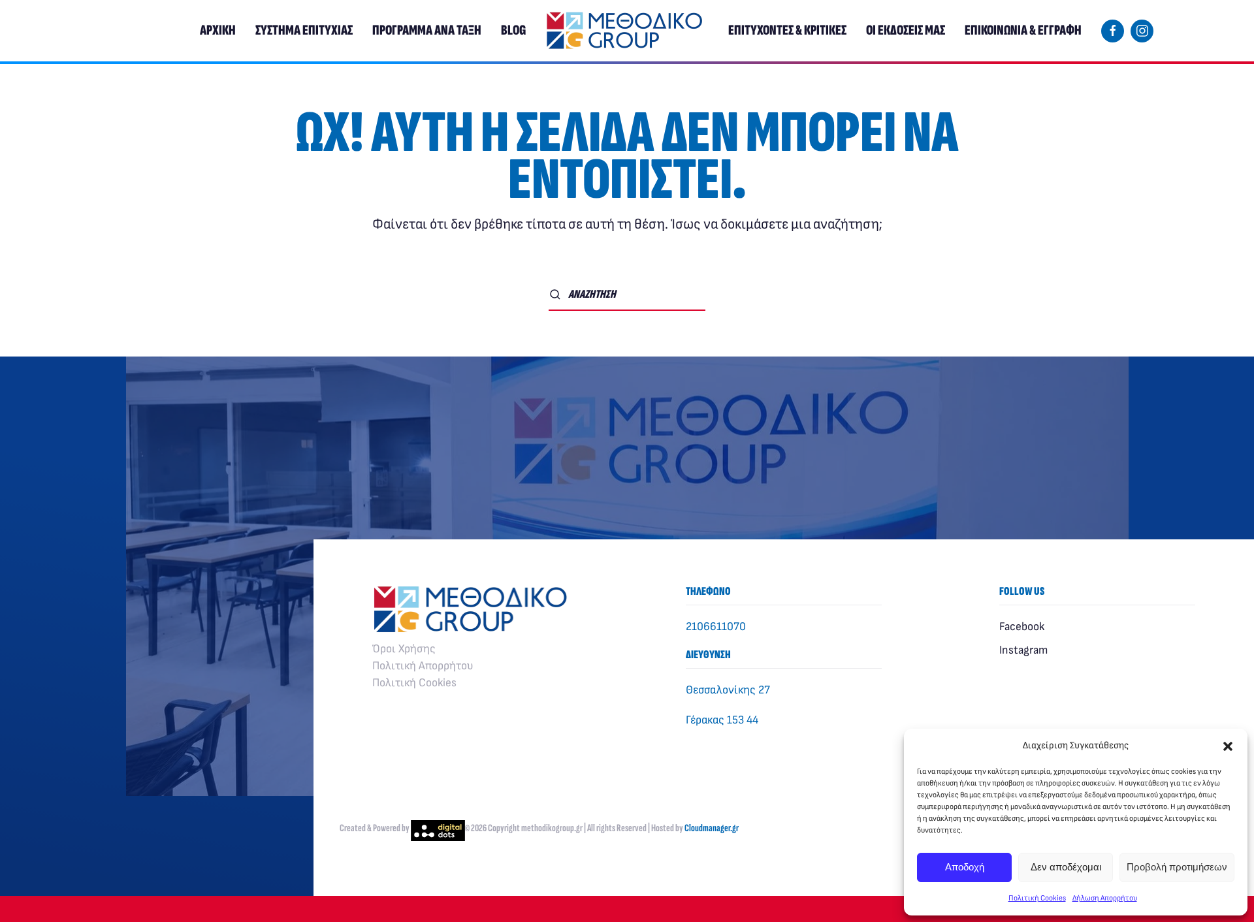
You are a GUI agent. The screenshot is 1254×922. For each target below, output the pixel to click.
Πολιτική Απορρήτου (423, 666)
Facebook (1021, 626)
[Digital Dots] (438, 828)
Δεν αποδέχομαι (1066, 866)
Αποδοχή (964, 866)
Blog (513, 30)
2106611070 (716, 626)
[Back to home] (627, 31)
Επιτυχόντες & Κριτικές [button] (787, 30)
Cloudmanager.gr (711, 828)
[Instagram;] (1142, 31)
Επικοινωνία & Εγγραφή (1023, 30)
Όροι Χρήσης (404, 649)
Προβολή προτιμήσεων (1177, 866)
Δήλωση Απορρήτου (1104, 898)
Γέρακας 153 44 (722, 720)
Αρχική (218, 30)
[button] (1227, 745)
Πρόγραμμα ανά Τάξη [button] (426, 30)
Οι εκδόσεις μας (905, 30)
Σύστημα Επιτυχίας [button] (304, 30)
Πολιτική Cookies (1037, 898)
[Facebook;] (1112, 31)
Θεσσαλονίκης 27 (728, 690)
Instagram (1023, 650)
